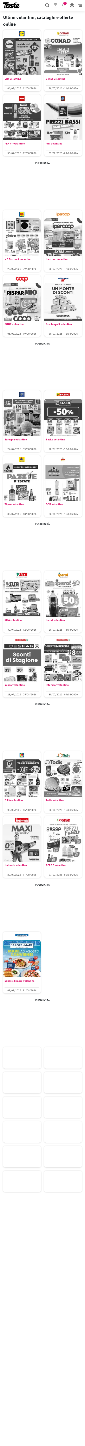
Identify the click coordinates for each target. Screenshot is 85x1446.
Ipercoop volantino (57, 259)
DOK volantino (54, 504)
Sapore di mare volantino (19, 981)
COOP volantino (14, 324)
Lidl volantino (13, 78)
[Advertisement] (42, 185)
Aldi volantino (54, 143)
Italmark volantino (16, 865)
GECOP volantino (56, 865)
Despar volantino (15, 685)
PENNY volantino (15, 143)
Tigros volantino (14, 504)
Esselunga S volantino (59, 324)
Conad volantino (55, 78)
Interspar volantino (57, 685)
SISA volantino (13, 620)
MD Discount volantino (18, 259)
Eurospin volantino (16, 439)
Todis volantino (55, 800)
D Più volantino (14, 800)
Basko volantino (55, 439)
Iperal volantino (55, 620)
